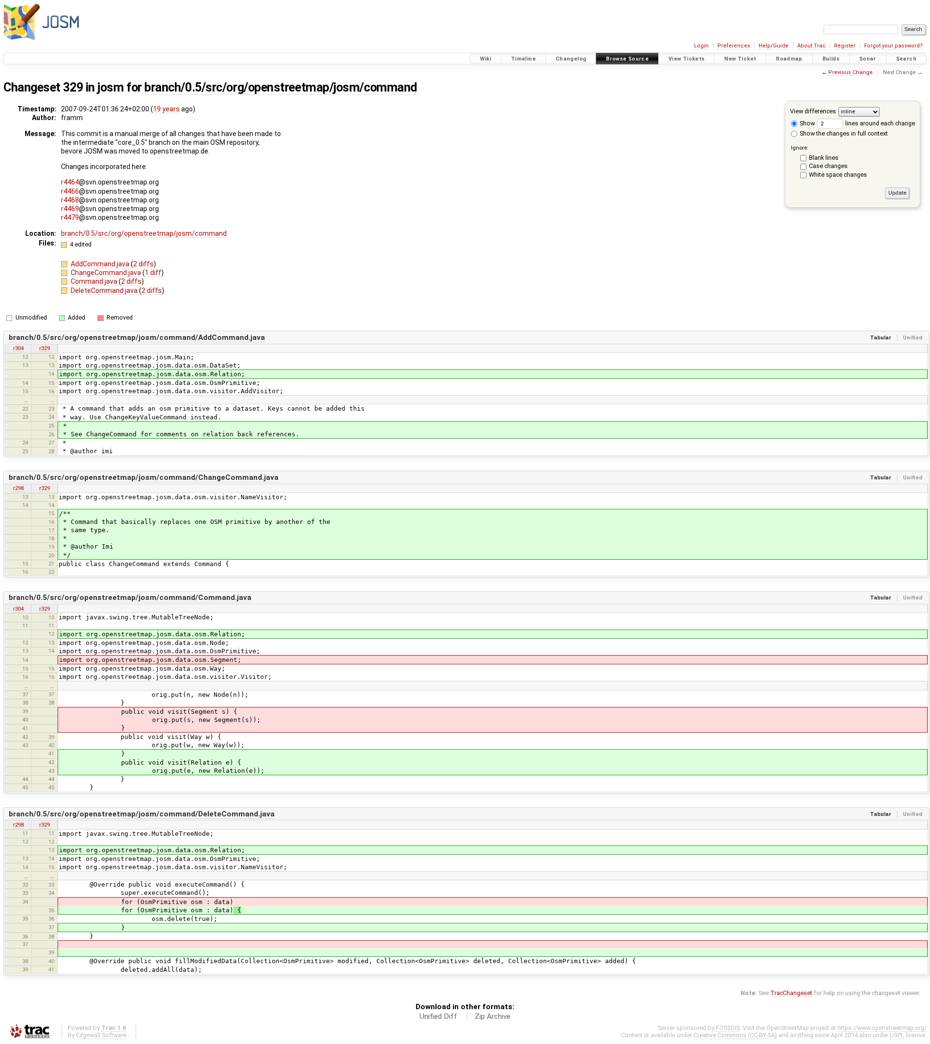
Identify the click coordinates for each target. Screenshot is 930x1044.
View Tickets (686, 59)
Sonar (867, 59)
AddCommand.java (101, 264)
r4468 (70, 200)
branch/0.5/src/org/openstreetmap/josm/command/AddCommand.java (137, 337)
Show (806, 123)
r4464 (70, 182)
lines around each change (879, 123)
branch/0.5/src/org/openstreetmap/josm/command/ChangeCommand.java (144, 477)
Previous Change (850, 72)
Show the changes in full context (843, 133)
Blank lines (823, 157)
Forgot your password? (893, 46)
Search (906, 59)
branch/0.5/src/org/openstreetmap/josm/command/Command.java (130, 597)
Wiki (486, 59)
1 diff (153, 272)
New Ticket (740, 59)
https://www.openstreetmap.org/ (882, 1027)
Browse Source (627, 59)
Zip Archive (493, 1016)
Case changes (828, 165)
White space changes (838, 174)
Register (844, 46)
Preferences (733, 46)
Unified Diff (438, 1016)
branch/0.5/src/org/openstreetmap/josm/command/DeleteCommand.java (142, 814)
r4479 (70, 217)
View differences (813, 111)
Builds (830, 59)
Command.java (95, 281)
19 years (166, 109)
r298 (18, 488)
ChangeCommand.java (106, 272)
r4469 (70, 209)
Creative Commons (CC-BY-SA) (735, 1035)
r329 (44, 348)
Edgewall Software (101, 1035)
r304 (18, 348)
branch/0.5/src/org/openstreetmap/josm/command (280, 87)
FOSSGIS (728, 1027)
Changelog (571, 59)
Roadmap (789, 59)
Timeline (523, 59)
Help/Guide (774, 46)
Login (701, 46)
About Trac (811, 46)
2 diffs (143, 264)
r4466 (70, 191)
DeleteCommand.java (105, 290)
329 (73, 87)
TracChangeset (791, 993)
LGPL (897, 1035)
